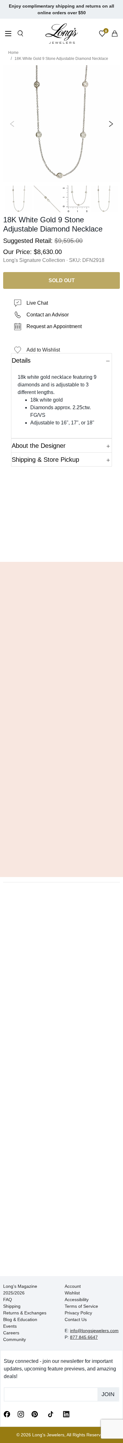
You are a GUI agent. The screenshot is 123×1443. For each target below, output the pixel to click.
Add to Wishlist (43, 350)
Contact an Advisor (47, 314)
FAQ (7, 1299)
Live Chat (37, 303)
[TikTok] (50, 1413)
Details (21, 360)
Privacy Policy (78, 1312)
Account (73, 1286)
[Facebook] (7, 1413)
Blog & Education (20, 1319)
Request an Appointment (54, 326)
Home (13, 52)
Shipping (11, 1306)
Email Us (61, 547)
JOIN (108, 1394)
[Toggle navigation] (8, 34)
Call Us (21, 547)
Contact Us (76, 1319)
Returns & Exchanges (24, 1312)
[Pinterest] (35, 1413)
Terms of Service (81, 1306)
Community (14, 1339)
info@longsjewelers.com (94, 1330)
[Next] (110, 124)
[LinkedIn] (66, 1413)
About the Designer (39, 445)
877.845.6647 (84, 1337)
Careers (11, 1332)
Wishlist (72, 1292)
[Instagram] (21, 1413)
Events (10, 1326)
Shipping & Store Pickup (45, 459)
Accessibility (77, 1299)
